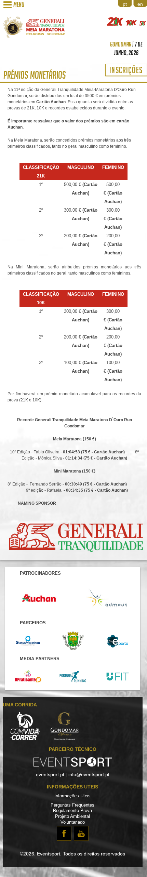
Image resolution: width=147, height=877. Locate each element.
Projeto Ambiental (72, 816)
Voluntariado (73, 822)
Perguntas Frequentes (72, 805)
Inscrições (126, 70)
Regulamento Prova (72, 810)
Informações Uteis (72, 796)
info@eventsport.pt (88, 774)
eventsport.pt (50, 774)
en (140, 4)
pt (125, 4)
